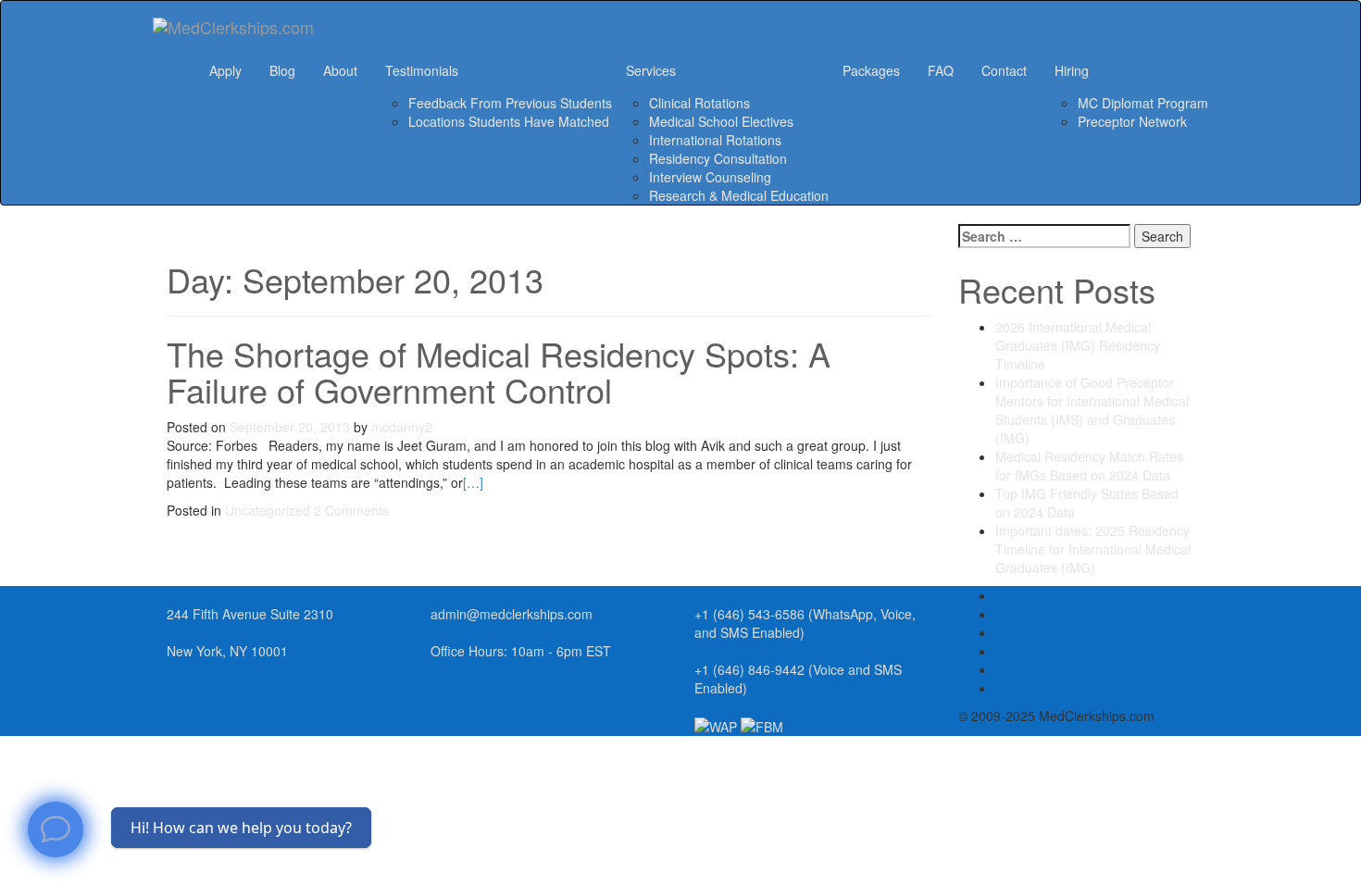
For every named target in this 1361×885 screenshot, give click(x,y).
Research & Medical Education (739, 195)
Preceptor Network (1132, 121)
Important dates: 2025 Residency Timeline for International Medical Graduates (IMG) (1093, 549)
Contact (1004, 70)
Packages (871, 70)
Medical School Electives (721, 121)
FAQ (941, 70)
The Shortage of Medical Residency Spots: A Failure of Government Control (498, 372)
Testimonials (421, 70)
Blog (282, 70)
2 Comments (351, 510)
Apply (225, 70)
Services (651, 70)
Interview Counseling (710, 177)
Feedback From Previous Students (510, 102)
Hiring (1072, 70)
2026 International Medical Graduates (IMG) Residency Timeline (1077, 345)
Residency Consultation (718, 158)
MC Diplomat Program (1143, 102)
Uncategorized (267, 510)
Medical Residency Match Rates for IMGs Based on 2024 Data (1089, 465)
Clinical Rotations (699, 102)
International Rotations (715, 140)
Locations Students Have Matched (508, 121)
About (340, 70)
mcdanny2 (401, 427)
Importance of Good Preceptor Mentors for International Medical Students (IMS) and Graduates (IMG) (1092, 410)
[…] (473, 482)
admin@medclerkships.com (512, 614)
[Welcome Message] (55, 829)
